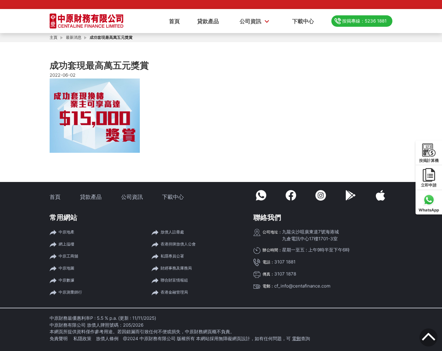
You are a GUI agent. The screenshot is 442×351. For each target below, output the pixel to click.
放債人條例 (107, 338)
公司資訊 (250, 21)
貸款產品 (208, 21)
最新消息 (73, 37)
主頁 (53, 37)
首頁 (174, 21)
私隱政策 (82, 338)
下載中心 (303, 21)
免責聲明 (59, 338)
